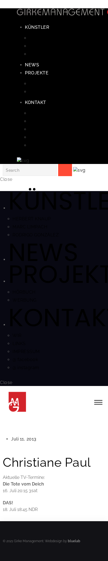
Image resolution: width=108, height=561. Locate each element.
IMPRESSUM (42, 129)
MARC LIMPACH (46, 46)
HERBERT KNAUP (48, 38)
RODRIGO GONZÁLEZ (52, 54)
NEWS (32, 64)
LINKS (35, 121)
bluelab (74, 541)
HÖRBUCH (40, 83)
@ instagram (42, 145)
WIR (33, 113)
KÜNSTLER (37, 27)
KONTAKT (35, 102)
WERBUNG (41, 91)
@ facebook (42, 137)
